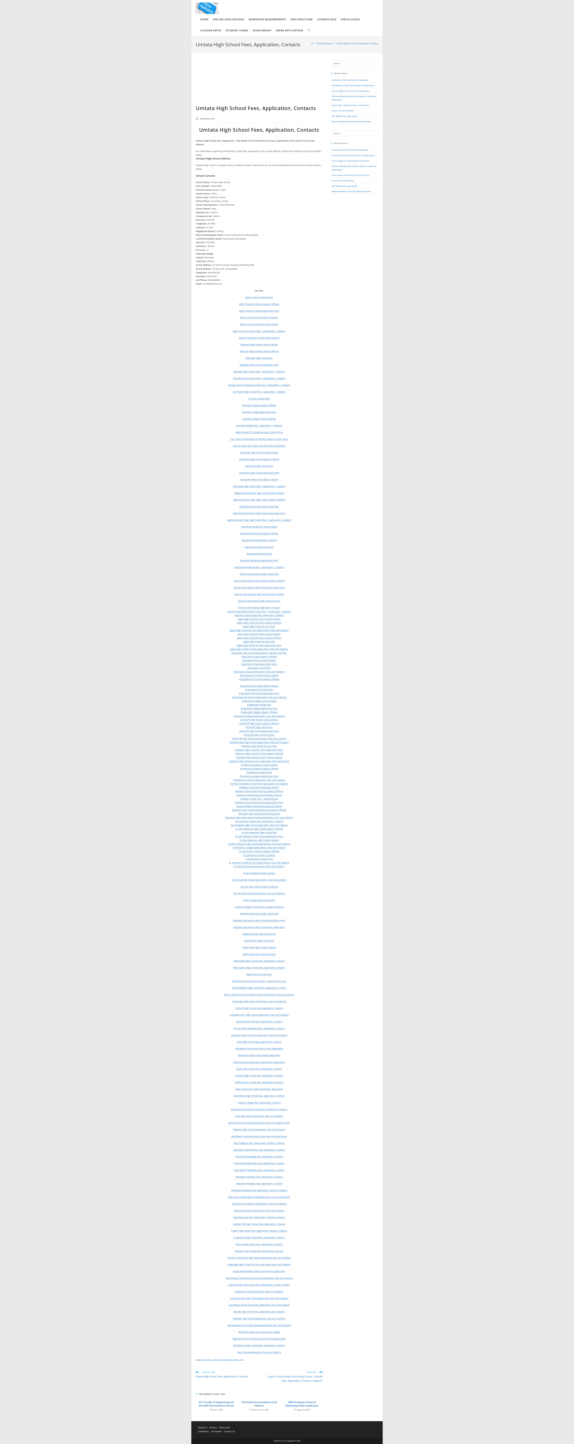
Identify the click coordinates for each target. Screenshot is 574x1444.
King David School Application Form (259, 664)
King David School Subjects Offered (259, 656)
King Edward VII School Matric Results (259, 685)
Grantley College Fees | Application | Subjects (259, 425)
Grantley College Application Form (259, 412)
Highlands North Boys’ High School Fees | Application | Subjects (259, 520)
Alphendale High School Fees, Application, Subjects (259, 960)
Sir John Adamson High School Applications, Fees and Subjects (259, 843)
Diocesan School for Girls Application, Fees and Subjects (259, 1035)
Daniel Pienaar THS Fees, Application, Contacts (259, 1021)
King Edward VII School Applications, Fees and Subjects (259, 697)
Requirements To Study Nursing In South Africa (259, 432)
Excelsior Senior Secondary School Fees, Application (259, 1062)
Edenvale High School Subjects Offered (259, 351)
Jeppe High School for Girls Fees (259, 626)
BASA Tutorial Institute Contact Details (259, 324)
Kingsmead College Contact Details (259, 701)
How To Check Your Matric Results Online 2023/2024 (259, 445)
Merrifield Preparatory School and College (259, 1332)
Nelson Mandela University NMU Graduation (351, 121)
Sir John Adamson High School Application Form (259, 836)
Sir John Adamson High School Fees (259, 832)
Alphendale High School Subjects (259, 954)
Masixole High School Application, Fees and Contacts (259, 1318)
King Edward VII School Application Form (259, 693)
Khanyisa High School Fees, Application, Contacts (259, 1251)
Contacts (216, 1360)
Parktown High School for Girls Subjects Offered (259, 753)
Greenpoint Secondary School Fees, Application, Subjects (259, 1109)
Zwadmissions (207, 118)
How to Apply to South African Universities (350, 91)
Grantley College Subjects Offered (259, 405)
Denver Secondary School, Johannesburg (259, 337)
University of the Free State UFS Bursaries (350, 80)
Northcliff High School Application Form (259, 731)
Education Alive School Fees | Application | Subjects (259, 378)
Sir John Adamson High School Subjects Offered (259, 828)
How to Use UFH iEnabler (343, 110)
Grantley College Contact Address (259, 418)
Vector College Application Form (259, 900)
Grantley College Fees (259, 398)
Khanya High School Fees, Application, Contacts (259, 1244)
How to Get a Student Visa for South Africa (350, 105)
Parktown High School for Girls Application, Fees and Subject (259, 761)
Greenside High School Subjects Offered (259, 459)
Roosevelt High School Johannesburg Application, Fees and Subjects (259, 817)
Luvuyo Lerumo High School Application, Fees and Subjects (259, 1298)
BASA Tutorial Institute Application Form (259, 310)
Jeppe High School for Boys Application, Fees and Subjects (259, 649)
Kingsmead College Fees (259, 704)
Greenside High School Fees (259, 466)
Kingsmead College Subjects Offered (259, 712)
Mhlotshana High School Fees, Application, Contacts (259, 1345)
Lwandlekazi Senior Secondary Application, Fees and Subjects (259, 1304)
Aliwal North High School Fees (259, 940)
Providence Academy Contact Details (259, 764)
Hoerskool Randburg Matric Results (259, 540)
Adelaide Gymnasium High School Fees (259, 913)
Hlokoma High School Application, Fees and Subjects (259, 1129)
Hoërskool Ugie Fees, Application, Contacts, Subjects (259, 1217)
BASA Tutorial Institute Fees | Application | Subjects (259, 331)
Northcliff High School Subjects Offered (259, 723)
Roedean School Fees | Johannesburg (259, 798)
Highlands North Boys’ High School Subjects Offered (259, 499)
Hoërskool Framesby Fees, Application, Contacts (259, 1176)
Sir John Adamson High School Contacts (259, 840)
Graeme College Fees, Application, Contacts (259, 1102)
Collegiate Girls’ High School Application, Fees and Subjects (259, 1014)
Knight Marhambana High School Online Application (259, 1271)
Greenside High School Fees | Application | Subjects (259, 486)
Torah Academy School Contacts (259, 873)
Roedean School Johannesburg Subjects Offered (259, 791)
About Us (202, 1427)
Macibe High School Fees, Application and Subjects (259, 1311)
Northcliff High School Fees (259, 727)
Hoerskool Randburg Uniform (259, 547)
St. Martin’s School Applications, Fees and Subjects (259, 866)
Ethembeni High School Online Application (259, 1055)
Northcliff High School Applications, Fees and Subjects (259, 738)
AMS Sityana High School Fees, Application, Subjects (259, 967)
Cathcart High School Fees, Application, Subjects (259, 1008)
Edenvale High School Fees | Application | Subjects (259, 371)
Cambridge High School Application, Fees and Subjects (259, 1001)
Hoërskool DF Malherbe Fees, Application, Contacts (259, 1170)
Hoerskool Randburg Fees (259, 553)
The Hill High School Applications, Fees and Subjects (259, 893)
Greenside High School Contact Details (259, 452)
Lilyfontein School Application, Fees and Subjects (259, 1291)
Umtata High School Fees (233, 1360)
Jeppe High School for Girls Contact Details (259, 619)
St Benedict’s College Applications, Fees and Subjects (259, 847)
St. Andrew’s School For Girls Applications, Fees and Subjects (259, 862)
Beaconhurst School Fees (259, 974)
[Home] (312, 43)
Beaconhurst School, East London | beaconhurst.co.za (259, 981)
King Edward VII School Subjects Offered (259, 679)
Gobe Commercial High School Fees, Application (259, 1089)
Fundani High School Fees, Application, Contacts (259, 1075)
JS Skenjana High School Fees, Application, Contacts (259, 1237)
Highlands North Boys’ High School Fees (259, 506)
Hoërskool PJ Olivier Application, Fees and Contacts (259, 1210)
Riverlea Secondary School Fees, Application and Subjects (259, 783)
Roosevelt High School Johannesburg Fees (259, 813)
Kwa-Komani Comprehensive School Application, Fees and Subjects (259, 1278)
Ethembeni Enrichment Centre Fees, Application (259, 1048)
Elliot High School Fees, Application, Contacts (259, 1041)
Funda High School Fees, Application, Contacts (259, 1068)
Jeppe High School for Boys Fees (259, 641)
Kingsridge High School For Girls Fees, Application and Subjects (259, 1264)
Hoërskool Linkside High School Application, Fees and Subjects (259, 1197)
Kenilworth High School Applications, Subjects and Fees (259, 652)
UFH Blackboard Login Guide (344, 116)
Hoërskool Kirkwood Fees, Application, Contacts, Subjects (259, 1190)
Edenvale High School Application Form (259, 364)
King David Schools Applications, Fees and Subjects (259, 671)
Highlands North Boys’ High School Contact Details (259, 493)
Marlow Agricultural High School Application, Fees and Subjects (259, 1325)
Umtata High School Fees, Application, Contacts (357, 43)
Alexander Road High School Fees (259, 933)
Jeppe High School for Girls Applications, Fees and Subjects (259, 630)
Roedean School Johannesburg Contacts (259, 787)
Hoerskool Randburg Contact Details (259, 526)
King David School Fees (259, 667)
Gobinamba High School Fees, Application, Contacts (259, 1095)
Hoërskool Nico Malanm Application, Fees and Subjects (259, 1203)
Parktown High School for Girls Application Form (259, 749)
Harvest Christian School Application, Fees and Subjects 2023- (259, 1122)
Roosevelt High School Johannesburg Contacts (259, 806)
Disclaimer (216, 1431)
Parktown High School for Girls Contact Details (259, 757)
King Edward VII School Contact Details (259, 675)
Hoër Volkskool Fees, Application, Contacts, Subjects (259, 1143)
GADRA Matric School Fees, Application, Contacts (259, 1082)
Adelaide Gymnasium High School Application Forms (259, 920)
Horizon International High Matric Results (259, 607)
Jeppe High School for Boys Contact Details (259, 634)
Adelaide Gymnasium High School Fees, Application (259, 927)
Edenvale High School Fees (259, 358)
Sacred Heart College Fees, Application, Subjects (259, 821)
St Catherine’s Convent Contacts (259, 855)
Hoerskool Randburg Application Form (259, 560)
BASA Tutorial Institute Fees (259, 297)
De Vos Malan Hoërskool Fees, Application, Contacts (259, 1028)
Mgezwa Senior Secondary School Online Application (259, 1338)
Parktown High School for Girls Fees (259, 746)
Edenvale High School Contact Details (259, 344)
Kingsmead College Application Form (259, 708)
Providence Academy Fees (259, 772)
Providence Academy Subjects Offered (259, 768)
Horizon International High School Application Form (259, 587)
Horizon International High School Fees (259, 573)
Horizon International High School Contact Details (259, 594)
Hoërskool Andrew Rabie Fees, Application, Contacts (259, 1149)
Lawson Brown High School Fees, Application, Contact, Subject (259, 1284)
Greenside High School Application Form (259, 472)
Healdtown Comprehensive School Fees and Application (259, 1136)
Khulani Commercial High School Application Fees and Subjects (259, 1257)
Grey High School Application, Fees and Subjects (259, 1116)
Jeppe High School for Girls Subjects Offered (259, 622)
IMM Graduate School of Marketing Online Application (302, 1404)
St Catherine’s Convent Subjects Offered (259, 851)
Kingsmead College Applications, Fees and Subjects (259, 716)
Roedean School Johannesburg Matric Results (259, 795)
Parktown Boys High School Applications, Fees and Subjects (259, 742)
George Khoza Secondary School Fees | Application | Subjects (259, 385)
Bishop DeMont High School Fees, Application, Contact (259, 987)
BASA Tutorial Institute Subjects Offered (259, 304)
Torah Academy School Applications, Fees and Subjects (259, 879)
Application (206, 1360)
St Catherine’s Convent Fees (259, 859)
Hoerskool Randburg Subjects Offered (259, 533)
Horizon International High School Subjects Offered (259, 580)
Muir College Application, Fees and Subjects (259, 1352)
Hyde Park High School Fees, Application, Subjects (259, 615)
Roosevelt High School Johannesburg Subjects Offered (259, 810)
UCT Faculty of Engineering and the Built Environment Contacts (216, 1404)
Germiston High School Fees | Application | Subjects (259, 391)
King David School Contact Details (259, 660)
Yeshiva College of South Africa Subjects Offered (259, 906)
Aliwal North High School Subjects (259, 947)
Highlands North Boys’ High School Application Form (259, 513)
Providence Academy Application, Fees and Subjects (259, 780)
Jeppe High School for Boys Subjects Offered (259, 637)
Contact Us (229, 1431)
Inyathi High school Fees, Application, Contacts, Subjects (259, 1230)
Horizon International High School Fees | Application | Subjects (259, 611)
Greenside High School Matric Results (259, 479)
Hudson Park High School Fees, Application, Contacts (259, 1224)
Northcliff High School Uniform (259, 734)
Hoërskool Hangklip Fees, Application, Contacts (259, 1183)
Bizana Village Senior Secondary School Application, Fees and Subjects (259, 994)
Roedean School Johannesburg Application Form (259, 802)
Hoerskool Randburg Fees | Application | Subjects (259, 567)
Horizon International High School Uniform (259, 600)
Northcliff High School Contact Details (259, 719)
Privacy (213, 1427)
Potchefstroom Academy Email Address (259, 1404)
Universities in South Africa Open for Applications (353, 85)
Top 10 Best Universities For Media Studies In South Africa (259, 439)
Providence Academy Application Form (259, 776)
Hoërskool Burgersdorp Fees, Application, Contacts (259, 1163)
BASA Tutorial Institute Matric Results (259, 317)
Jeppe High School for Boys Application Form (259, 645)
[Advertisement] (259, 82)
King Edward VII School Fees (259, 689)
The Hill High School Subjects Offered (259, 886)
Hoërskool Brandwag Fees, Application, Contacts (259, 1156)
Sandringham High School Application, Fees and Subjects (259, 825)
